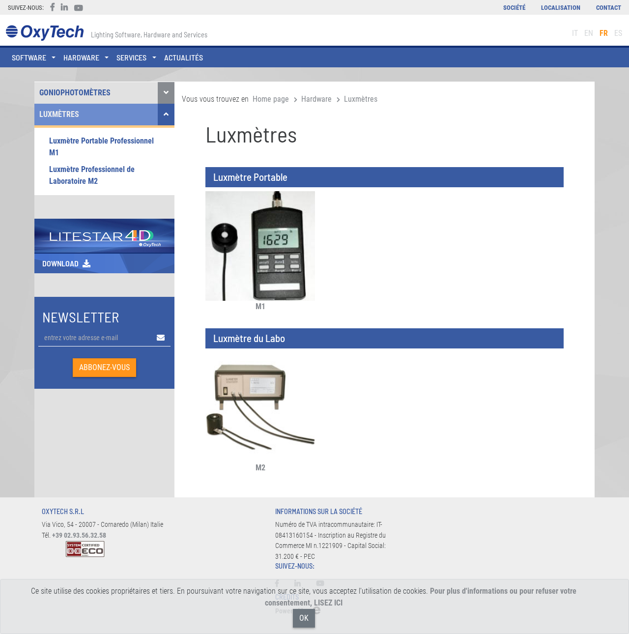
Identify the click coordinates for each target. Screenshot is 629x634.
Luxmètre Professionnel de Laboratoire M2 (92, 175)
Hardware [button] (81, 57)
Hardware (316, 99)
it (575, 33)
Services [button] (131, 57)
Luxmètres (59, 114)
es (618, 33)
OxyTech (44, 33)
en (588, 33)
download (60, 263)
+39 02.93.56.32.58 (79, 535)
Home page (271, 99)
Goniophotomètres (75, 92)
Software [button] (29, 57)
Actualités (183, 57)
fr (604, 33)
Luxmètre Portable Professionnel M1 (101, 146)
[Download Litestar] (104, 235)
